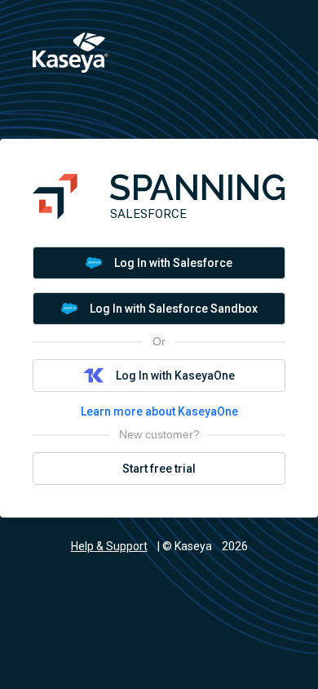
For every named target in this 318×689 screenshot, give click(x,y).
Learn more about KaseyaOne (159, 411)
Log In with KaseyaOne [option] (175, 375)
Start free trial (159, 468)
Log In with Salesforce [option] (173, 262)
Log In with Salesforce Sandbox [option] (174, 308)
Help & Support (109, 546)
